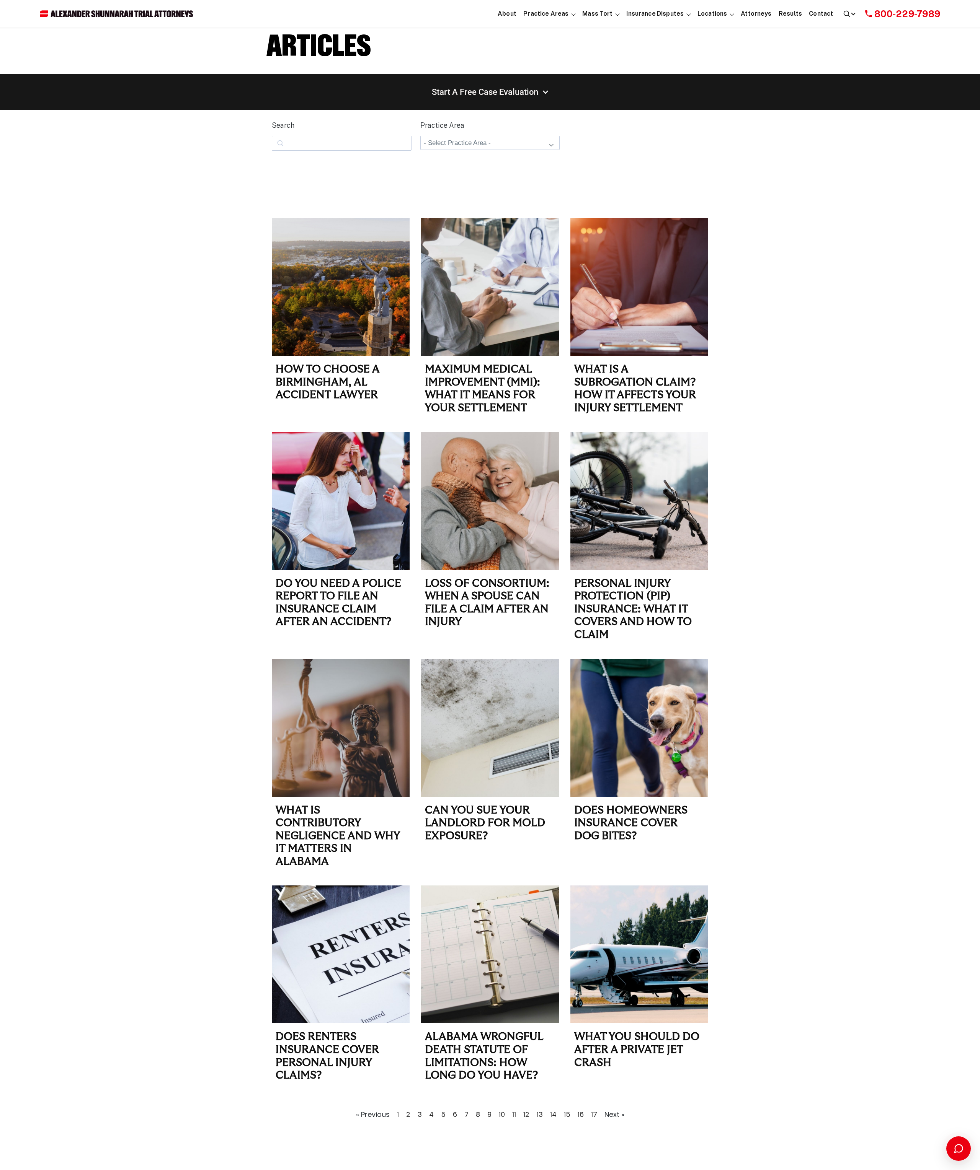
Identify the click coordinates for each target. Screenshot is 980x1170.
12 (526, 1114)
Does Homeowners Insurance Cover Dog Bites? (631, 823)
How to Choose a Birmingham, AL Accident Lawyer (327, 382)
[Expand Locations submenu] (732, 13)
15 (567, 1114)
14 (553, 1114)
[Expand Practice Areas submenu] (573, 13)
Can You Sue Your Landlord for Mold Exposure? (485, 823)
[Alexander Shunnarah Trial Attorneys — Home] (116, 13)
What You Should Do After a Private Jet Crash (636, 1050)
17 (594, 1114)
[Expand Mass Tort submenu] (617, 13)
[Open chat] (958, 1148)
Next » (614, 1114)
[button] (546, 14)
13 (540, 1114)
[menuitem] (507, 14)
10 (502, 1114)
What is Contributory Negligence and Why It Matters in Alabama (338, 836)
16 (581, 1114)
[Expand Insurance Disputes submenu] (688, 13)
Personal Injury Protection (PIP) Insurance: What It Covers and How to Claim (633, 609)
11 (514, 1114)
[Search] (849, 14)
